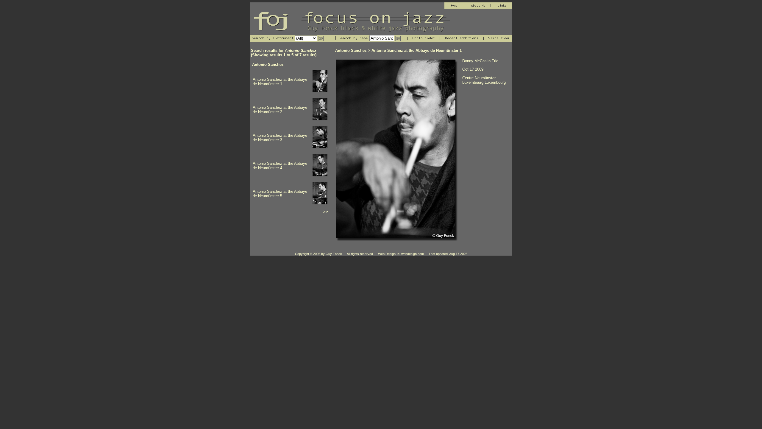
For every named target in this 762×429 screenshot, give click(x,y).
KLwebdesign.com (410, 254)
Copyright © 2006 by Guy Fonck (318, 254)
